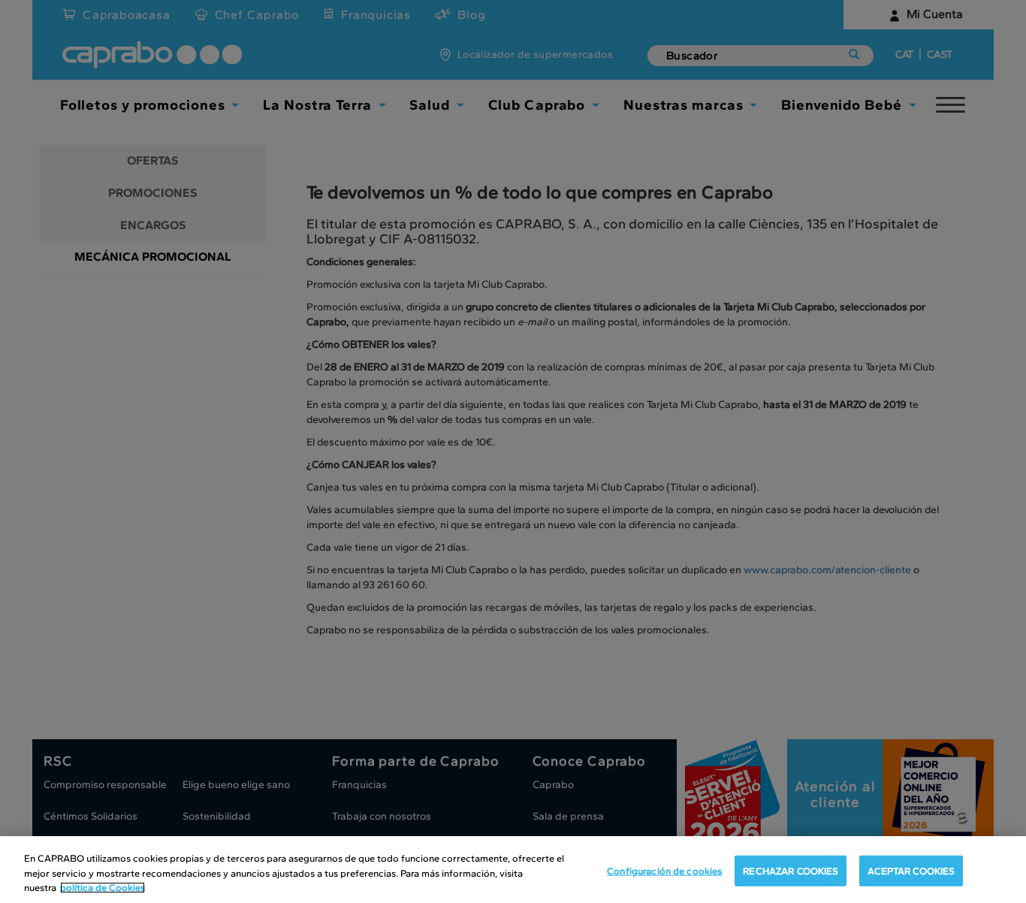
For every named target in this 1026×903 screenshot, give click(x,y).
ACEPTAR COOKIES (911, 870)
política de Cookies (102, 887)
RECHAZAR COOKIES (790, 870)
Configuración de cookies (664, 870)
